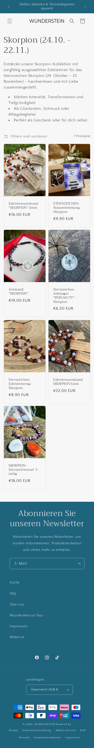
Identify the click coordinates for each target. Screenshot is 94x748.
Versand (24, 737)
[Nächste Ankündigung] (85, 6)
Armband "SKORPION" (18, 292)
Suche (15, 582)
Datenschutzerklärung (37, 730)
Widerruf (17, 637)
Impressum (18, 626)
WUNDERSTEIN (44, 724)
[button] (9, 21)
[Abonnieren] (79, 563)
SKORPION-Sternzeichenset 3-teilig (24, 470)
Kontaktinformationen (47, 737)
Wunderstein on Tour (26, 615)
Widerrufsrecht (66, 730)
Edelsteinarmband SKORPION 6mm (68, 382)
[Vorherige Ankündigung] (9, 6)
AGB (82, 730)
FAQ (13, 594)
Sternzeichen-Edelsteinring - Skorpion (21, 384)
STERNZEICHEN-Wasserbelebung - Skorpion (67, 208)
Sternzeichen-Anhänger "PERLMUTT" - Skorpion (65, 296)
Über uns (17, 604)
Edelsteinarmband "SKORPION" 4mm (23, 206)
